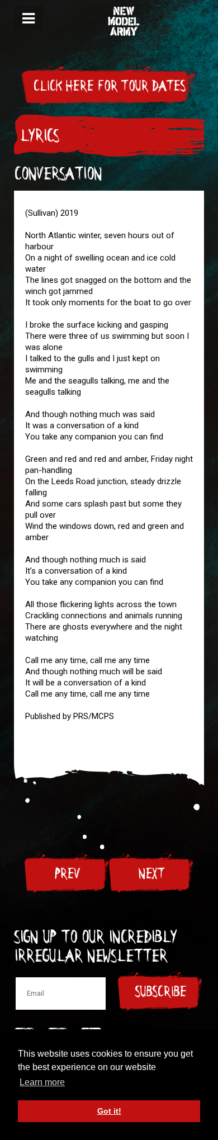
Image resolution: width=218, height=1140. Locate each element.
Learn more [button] (42, 1082)
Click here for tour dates (109, 86)
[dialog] (28, 18)
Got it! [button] (109, 1110)
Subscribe (160, 992)
